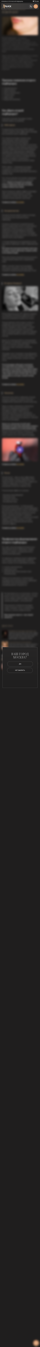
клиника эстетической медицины (12, 1)
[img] (6, 6)
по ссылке (20, 202)
